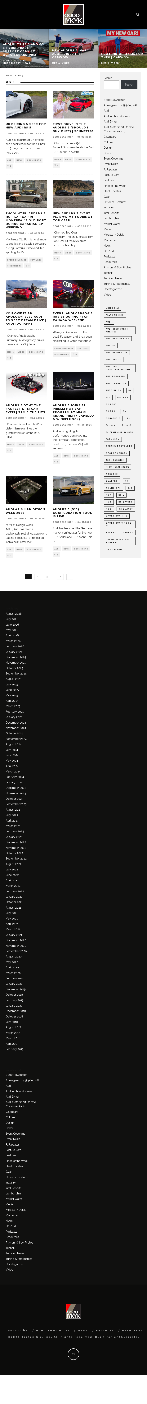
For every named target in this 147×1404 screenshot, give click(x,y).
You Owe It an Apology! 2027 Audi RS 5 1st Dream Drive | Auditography (26, 319)
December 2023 (16, 787)
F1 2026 (127, 425)
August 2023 (13, 809)
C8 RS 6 (111, 411)
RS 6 (109, 509)
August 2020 (14, 956)
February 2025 (15, 711)
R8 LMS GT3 (113, 488)
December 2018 (16, 1010)
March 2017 (13, 1032)
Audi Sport (113, 360)
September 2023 (16, 804)
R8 (126, 481)
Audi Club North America (117, 330)
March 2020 (13, 973)
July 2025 (12, 684)
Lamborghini (111, 218)
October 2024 (14, 733)
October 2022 (14, 853)
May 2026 (12, 630)
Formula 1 (113, 439)
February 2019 (15, 1000)
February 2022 (15, 891)
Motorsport (111, 240)
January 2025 (14, 717)
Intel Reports (111, 213)
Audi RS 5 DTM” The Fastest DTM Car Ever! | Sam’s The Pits (25, 409)
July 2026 (12, 619)
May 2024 (12, 760)
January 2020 (14, 983)
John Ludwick (115, 460)
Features (36, 260)
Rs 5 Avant (125, 502)
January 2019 (14, 1005)
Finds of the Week (115, 185)
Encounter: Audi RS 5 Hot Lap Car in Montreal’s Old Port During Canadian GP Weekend (26, 220)
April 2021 (12, 923)
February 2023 (15, 831)
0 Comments (34, 160)
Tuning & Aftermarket (117, 283)
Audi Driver (110, 121)
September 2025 (16, 673)
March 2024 (13, 771)
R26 (130, 488)
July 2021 (12, 913)
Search (108, 78)
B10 (108, 397)
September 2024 (16, 738)
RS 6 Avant (126, 509)
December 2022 (16, 842)
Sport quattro (116, 516)
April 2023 (12, 820)
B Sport (111, 404)
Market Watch (112, 223)
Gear (107, 196)
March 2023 (13, 825)
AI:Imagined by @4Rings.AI (120, 105)
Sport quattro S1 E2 (118, 524)
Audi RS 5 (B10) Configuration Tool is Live (72, 512)
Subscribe (18, 1330)
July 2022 (12, 869)
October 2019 (14, 994)
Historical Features (115, 202)
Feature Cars (111, 174)
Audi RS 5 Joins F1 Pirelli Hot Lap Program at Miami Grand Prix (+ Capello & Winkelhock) (73, 412)
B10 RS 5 (122, 397)
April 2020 (12, 967)
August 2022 (13, 864)
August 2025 (13, 678)
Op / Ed (109, 251)
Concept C (113, 418)
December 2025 (16, 657)
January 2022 (14, 896)
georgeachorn (16, 133)
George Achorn (116, 453)
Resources (110, 261)
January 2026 (14, 651)
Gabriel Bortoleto (119, 446)
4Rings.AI (112, 308)
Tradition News (113, 278)
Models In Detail (114, 234)
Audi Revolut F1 (117, 353)
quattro (112, 481)
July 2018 (12, 1021)
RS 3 (109, 495)
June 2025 (12, 689)
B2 (129, 390)
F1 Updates (111, 169)
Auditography (116, 376)
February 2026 (15, 646)
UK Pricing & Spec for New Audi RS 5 (26, 125)
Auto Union (114, 390)
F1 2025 (110, 425)
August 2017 (13, 1027)
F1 (128, 418)
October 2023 (14, 798)
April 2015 (12, 1043)
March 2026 (13, 640)
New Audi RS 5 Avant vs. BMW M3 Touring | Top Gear (72, 217)
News (19, 160)
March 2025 (13, 706)
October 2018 (14, 1016)
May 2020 (12, 962)
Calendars (110, 136)
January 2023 (14, 836)
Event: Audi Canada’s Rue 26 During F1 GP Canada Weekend (73, 317)
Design (108, 147)
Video (68, 159)
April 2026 (12, 635)
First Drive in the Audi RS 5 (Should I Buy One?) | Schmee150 (73, 127)
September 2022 (16, 858)
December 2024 (16, 722)
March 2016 (13, 1038)
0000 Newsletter (114, 99)
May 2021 (12, 918)
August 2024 (13, 744)
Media (57, 159)
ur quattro (114, 549)
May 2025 (12, 695)
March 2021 (13, 929)
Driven (108, 153)
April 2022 (12, 880)
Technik (108, 272)
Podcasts (109, 256)
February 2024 (15, 776)
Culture (108, 142)
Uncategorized (113, 289)
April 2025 (12, 700)
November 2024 (16, 728)
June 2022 (12, 875)
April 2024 (12, 766)
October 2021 (14, 902)
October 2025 (14, 668)
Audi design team (118, 339)
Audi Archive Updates (117, 116)
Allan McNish (115, 315)
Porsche (112, 474)
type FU (128, 533)
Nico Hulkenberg (117, 467)
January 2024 (14, 782)
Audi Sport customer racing (118, 368)
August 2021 (13, 907)
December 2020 (16, 940)
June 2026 (12, 624)
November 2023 (16, 793)
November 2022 (16, 847)
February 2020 (15, 978)
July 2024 (12, 749)
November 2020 (16, 945)
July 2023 (12, 815)
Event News (111, 163)
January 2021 (14, 934)
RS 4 (121, 495)
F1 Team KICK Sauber (119, 432)
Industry (109, 207)
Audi (9, 160)
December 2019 (16, 989)
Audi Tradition (116, 383)
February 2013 (15, 1049)
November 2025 (16, 662)
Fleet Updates (112, 191)
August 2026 (14, 613)
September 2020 (16, 951)
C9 (124, 411)
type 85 (111, 533)
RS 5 (109, 502)
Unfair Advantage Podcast (118, 541)
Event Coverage (16, 260)
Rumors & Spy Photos (117, 267)
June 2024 (12, 755)
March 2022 (13, 885)
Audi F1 (110, 346)
